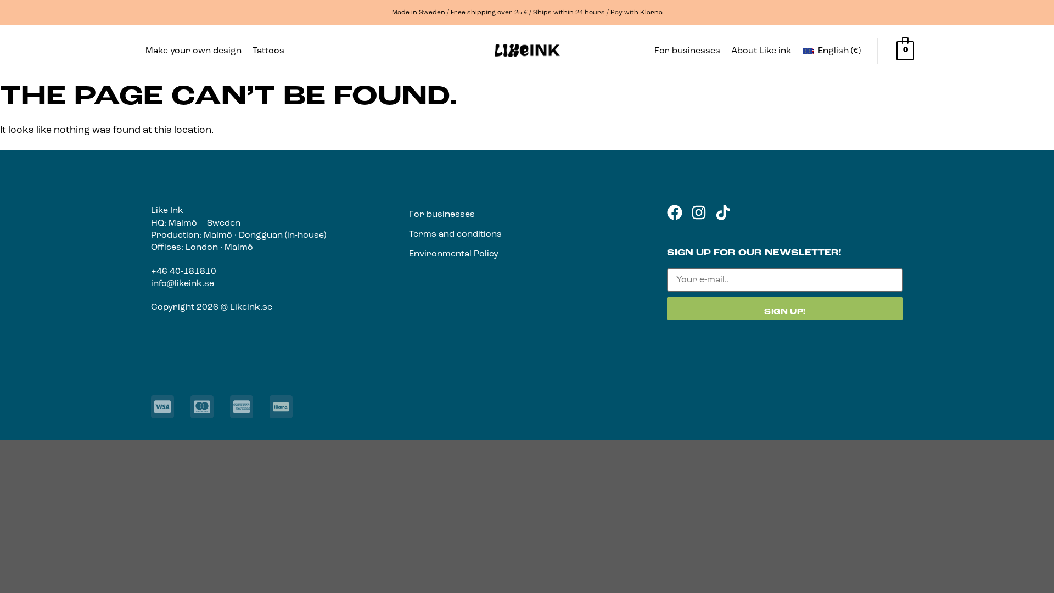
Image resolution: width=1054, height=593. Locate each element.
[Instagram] (699, 212)
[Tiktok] (723, 212)
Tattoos (268, 51)
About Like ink (761, 51)
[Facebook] (674, 212)
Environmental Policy (453, 254)
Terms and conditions (455, 234)
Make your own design (193, 51)
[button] (271, 51)
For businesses (687, 51)
